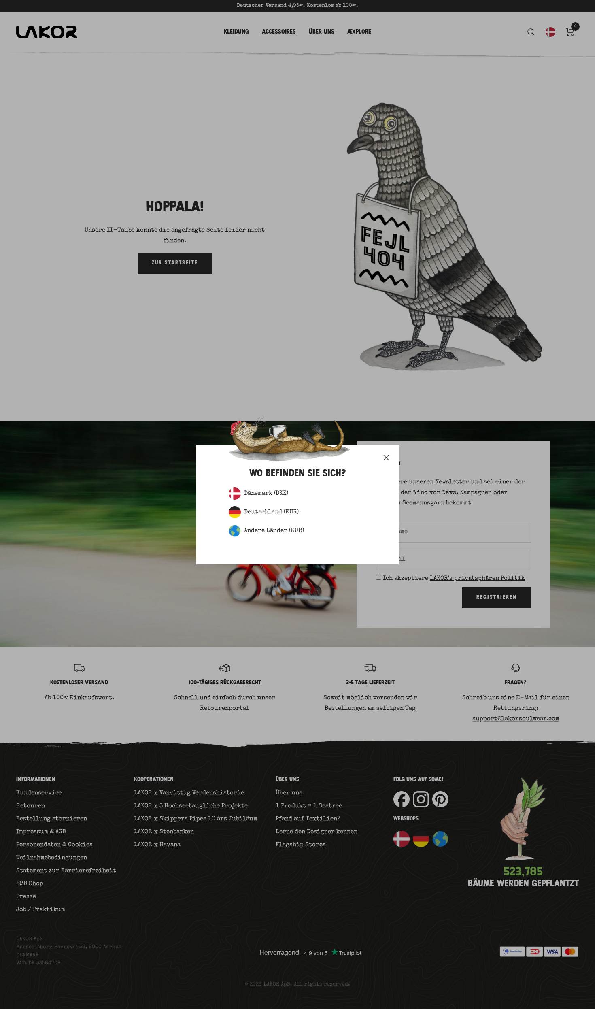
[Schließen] (386, 457)
